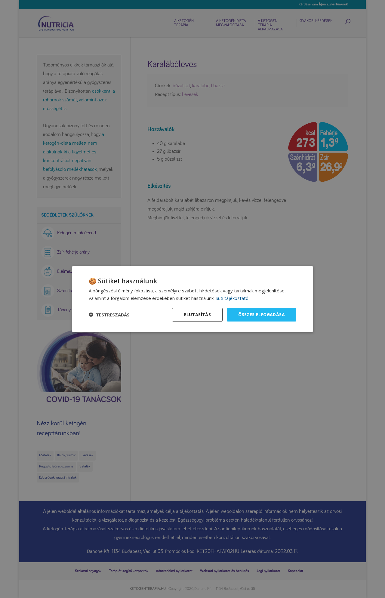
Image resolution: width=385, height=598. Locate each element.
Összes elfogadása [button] (261, 314)
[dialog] (192, 299)
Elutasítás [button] (197, 314)
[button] (109, 314)
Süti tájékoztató (232, 298)
